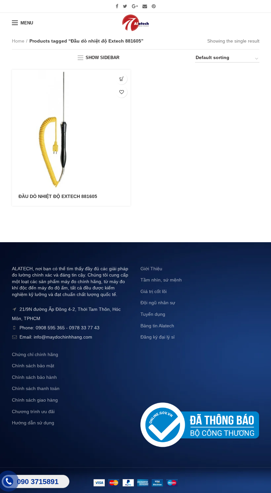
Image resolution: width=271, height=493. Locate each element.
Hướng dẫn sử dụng (33, 422)
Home (18, 41)
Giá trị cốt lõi (153, 291)
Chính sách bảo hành (34, 377)
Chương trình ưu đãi (33, 411)
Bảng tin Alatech (157, 325)
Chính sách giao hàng (35, 400)
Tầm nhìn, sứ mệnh (161, 279)
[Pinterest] (153, 6)
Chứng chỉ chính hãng (35, 354)
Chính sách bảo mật (33, 365)
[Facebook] (117, 6)
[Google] (135, 6)
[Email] (144, 6)
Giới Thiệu (151, 268)
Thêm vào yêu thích (121, 92)
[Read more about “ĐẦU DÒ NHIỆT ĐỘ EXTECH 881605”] (121, 78)
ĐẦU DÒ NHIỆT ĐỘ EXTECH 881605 (58, 196)
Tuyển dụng (152, 314)
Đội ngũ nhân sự (157, 302)
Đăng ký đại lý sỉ (157, 337)
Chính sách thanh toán (35, 388)
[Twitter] (125, 6)
